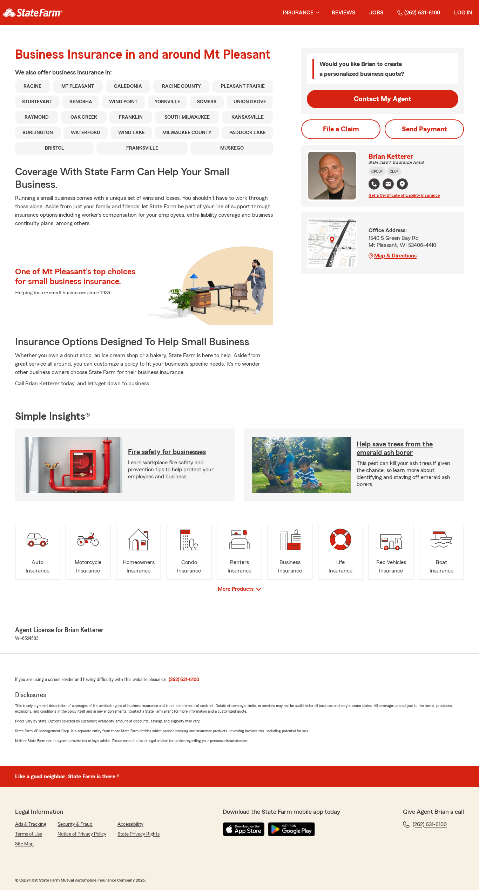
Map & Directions (395, 256)
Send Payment (424, 129)
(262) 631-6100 (422, 12)
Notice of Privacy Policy (82, 834)
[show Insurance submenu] (316, 13)
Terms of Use (28, 834)
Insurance (298, 12)
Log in (463, 12)
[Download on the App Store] (244, 829)
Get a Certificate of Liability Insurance (404, 195)
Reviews (343, 12)
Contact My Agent (382, 99)
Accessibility (130, 824)
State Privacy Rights (138, 834)
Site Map (24, 844)
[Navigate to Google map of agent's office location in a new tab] (402, 184)
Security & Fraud (75, 824)
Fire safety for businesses (167, 452)
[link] (33, 13)
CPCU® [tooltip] (377, 171)
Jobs (376, 12)
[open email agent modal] (388, 184)
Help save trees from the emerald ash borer (395, 448)
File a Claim (341, 129)
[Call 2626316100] (374, 184)
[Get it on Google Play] (291, 829)
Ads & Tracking (30, 824)
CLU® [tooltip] (394, 171)
